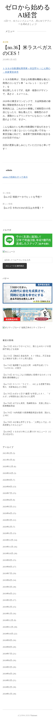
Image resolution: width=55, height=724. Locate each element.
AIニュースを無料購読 (15, 266)
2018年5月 (7, 667)
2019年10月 (8, 553)
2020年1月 (7, 533)
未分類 (5, 42)
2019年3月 (7, 600)
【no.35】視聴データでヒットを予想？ (22, 197)
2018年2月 (7, 687)
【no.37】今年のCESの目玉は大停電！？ (23, 208)
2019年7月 (7, 573)
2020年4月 (7, 513)
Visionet (33, 715)
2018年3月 (7, 680)
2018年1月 (7, 694)
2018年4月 (7, 674)
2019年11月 (8, 547)
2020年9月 (7, 480)
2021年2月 (7, 453)
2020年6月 (7, 500)
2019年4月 (7, 594)
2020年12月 (8, 466)
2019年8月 (7, 567)
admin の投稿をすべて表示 (15, 177)
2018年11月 (8, 627)
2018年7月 (7, 654)
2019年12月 (8, 540)
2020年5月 (7, 507)
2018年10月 (8, 634)
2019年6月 (7, 580)
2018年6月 (7, 660)
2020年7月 (7, 493)
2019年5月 (7, 587)
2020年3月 (7, 520)
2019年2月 (7, 607)
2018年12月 (8, 620)
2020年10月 (8, 473)
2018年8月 (7, 647)
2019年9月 (7, 560)
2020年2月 (7, 527)
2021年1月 (7, 460)
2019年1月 (7, 614)
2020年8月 (7, 487)
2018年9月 (7, 640)
